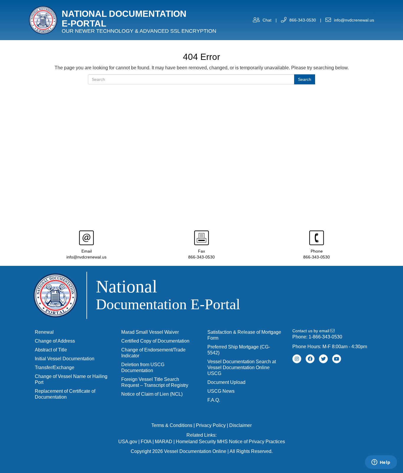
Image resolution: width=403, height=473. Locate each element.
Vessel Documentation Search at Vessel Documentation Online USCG (241, 367)
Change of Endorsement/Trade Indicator (153, 352)
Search (304, 79)
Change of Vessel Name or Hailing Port (71, 379)
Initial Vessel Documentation (64, 358)
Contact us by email (311, 330)
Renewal (44, 332)
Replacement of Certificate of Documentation (65, 394)
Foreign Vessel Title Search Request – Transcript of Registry (154, 382)
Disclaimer (240, 425)
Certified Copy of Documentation (155, 340)
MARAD (163, 441)
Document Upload (226, 382)
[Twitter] (323, 358)
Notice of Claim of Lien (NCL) (152, 394)
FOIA (146, 441)
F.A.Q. (213, 399)
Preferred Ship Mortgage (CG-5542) (238, 349)
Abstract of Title (51, 349)
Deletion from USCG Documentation (142, 367)
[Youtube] (336, 358)
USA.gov (127, 441)
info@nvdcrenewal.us (354, 20)
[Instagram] (296, 358)
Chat (267, 20)
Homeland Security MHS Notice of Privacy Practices (230, 441)
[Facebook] (310, 358)
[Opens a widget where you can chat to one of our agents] (381, 462)
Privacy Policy (211, 425)
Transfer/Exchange (54, 367)
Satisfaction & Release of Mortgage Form (244, 335)
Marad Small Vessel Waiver (150, 332)
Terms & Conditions (171, 425)
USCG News (221, 391)
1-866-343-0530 (325, 336)
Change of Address (55, 340)
